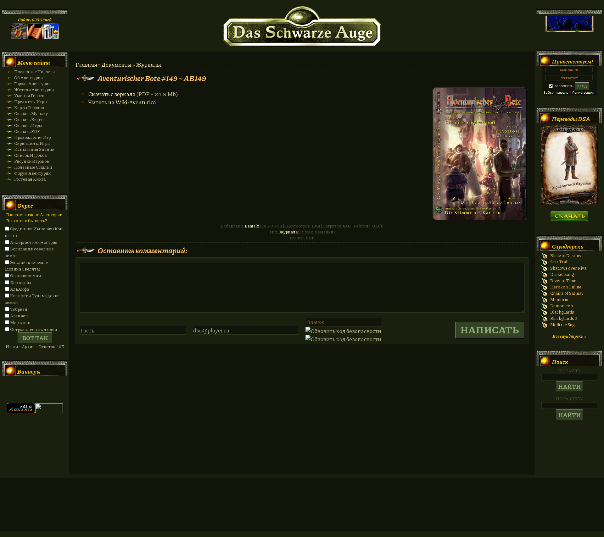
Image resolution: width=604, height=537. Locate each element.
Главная (86, 64)
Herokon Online (565, 287)
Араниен (19, 316)
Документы (116, 64)
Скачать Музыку (31, 113)
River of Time (563, 280)
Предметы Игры (31, 101)
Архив (28, 346)
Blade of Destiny (565, 255)
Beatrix (252, 226)
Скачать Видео (28, 119)
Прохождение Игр (32, 137)
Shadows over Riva (568, 268)
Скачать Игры (28, 125)
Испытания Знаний (34, 149)
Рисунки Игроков (31, 161)
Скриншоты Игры (32, 143)
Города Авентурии (32, 83)
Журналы (148, 64)
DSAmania (21, 389)
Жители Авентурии (34, 89)
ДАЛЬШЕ (569, 214)
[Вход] (51, 38)
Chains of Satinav (567, 293)
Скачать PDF (27, 131)
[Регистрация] (35, 38)
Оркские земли (25, 275)
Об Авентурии (28, 77)
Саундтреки (568, 246)
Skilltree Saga (563, 324)
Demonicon (561, 306)
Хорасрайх (20, 282)
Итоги (12, 346)
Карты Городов (29, 107)
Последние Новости (34, 71)
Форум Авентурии (32, 173)
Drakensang (562, 274)
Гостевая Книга (30, 179)
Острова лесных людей (33, 329)
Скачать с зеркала (112, 94)
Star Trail (559, 262)
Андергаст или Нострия (34, 242)
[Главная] (18, 38)
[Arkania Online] (21, 411)
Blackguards (562, 312)
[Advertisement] (302, 510)
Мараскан (20, 322)
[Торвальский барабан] (569, 203)
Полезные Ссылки (33, 167)
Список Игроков (30, 155)
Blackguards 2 (563, 318)
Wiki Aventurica (49, 389)
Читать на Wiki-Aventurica (122, 102)
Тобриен (18, 309)
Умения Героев (29, 95)
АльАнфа (19, 289)
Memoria (559, 299)
